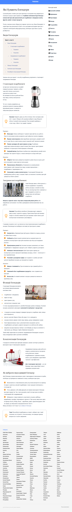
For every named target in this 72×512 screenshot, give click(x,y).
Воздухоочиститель (20, 495)
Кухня (44, 499)
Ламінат (58, 454)
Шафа (31, 492)
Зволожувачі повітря (20, 481)
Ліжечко (31, 474)
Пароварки (18, 446)
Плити (17, 452)
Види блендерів (12, 43)
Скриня (58, 482)
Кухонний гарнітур (34, 476)
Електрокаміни (33, 432)
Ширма (31, 490)
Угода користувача (65, 507)
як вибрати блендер (25, 406)
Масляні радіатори (34, 444)
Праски (17, 479)
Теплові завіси (33, 454)
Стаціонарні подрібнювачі (17, 46)
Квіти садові (59, 476)
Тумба (44, 438)
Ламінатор (45, 468)
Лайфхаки (59, 432)
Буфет (31, 462)
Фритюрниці (5, 458)
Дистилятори (5, 442)
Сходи (58, 436)
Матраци (59, 440)
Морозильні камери (7, 495)
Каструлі (59, 468)
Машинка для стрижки (8, 488)
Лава (31, 493)
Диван (31, 464)
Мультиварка (53, 18)
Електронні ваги (6, 448)
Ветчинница (18, 491)
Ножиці (58, 444)
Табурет (45, 432)
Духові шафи (6, 444)
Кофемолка (5, 474)
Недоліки (16, 53)
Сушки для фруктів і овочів (20, 474)
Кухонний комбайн (55, 11)
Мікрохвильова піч (7, 492)
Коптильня (45, 497)
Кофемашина (53, 14)
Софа (31, 495)
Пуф (31, 486)
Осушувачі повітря (20, 434)
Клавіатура (45, 462)
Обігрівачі (32, 446)
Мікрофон (45, 472)
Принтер (45, 484)
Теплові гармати (33, 452)
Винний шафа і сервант (21, 493)
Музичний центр (46, 476)
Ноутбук (45, 480)
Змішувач (59, 493)
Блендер (5, 436)
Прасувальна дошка (7, 460)
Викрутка (45, 493)
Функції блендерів (13, 65)
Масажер (5, 490)
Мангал (58, 438)
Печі (17, 450)
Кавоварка (5, 476)
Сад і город (59, 472)
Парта (31, 482)
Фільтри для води (7, 454)
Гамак (44, 490)
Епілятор (5, 450)
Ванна (58, 490)
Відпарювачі (19, 436)
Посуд (58, 466)
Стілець (31, 499)
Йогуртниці (5, 470)
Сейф (58, 478)
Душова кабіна (46, 448)
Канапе (31, 466)
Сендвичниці (19, 462)
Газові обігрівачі (33, 434)
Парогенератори (20, 442)
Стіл (31, 497)
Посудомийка (53, 25)
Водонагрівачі (33, 456)
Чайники (4, 440)
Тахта (44, 434)
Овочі (58, 474)
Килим (58, 452)
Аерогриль (5, 434)
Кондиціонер (6, 478)
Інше (44, 444)
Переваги (15, 49)
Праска (52, 39)
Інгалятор (5, 468)
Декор (44, 446)
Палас (58, 458)
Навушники (45, 478)
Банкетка (32, 460)
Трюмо (44, 436)
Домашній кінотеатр (47, 454)
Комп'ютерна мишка (47, 466)
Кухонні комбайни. (7, 484)
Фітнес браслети (46, 460)
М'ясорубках (5, 499)
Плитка (58, 464)
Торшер (58, 486)
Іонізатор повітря (33, 438)
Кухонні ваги (5, 482)
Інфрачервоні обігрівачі (35, 436)
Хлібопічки (5, 464)
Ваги (17, 489)
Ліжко (31, 472)
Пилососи (18, 460)
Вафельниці (19, 483)
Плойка (18, 454)
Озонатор (32, 448)
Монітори (45, 474)
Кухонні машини (6, 480)
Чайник (52, 49)
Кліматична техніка (21, 499)
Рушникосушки (19, 456)
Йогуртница (53, 53)
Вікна (58, 446)
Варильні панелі (19, 485)
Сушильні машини (20, 472)
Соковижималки (19, 468)
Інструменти (46, 492)
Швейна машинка (20, 464)
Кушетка (32, 478)
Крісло (31, 470)
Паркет (58, 460)
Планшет (45, 482)
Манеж (31, 480)
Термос (52, 56)
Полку (31, 484)
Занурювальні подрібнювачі (17, 56)
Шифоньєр (32, 488)
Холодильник (53, 42)
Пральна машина (54, 35)
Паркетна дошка (60, 462)
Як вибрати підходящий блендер (17, 72)
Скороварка (19, 466)
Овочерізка (18, 440)
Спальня (58, 480)
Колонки (45, 464)
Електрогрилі (6, 446)
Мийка (58, 442)
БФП (44, 470)
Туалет (58, 488)
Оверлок (18, 438)
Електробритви (46, 450)
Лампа (58, 434)
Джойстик (45, 456)
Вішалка (45, 440)
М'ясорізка (53, 32)
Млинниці (5, 438)
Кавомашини (5, 472)
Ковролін (59, 450)
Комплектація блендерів (14, 68)
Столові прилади (60, 470)
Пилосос (52, 28)
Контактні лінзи (46, 495)
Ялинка (58, 495)
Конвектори (32, 440)
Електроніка (46, 452)
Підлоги (58, 448)
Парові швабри (19, 448)
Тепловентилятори (34, 450)
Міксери (52, 21)
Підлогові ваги (19, 432)
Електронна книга (47, 458)
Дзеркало (45, 442)
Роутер (44, 486)
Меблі (31, 458)
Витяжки (18, 497)
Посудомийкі (19, 458)
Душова (59, 492)
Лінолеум (59, 456)
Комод (31, 468)
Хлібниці (5, 462)
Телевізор (59, 484)
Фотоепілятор (6, 456)
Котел (31, 442)
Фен (51, 46)
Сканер (45, 488)
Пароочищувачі (19, 444)
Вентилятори (19, 487)
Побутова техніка (7, 432)
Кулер (51, 60)
